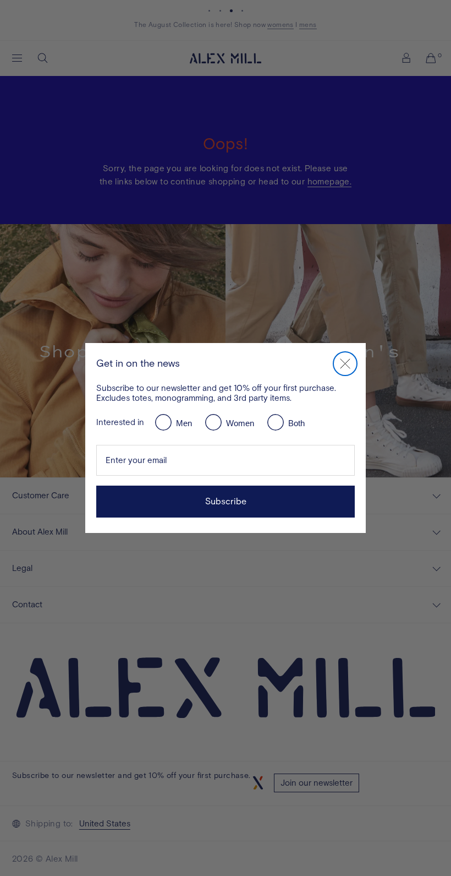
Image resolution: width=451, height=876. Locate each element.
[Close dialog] (345, 363)
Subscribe (225, 501)
